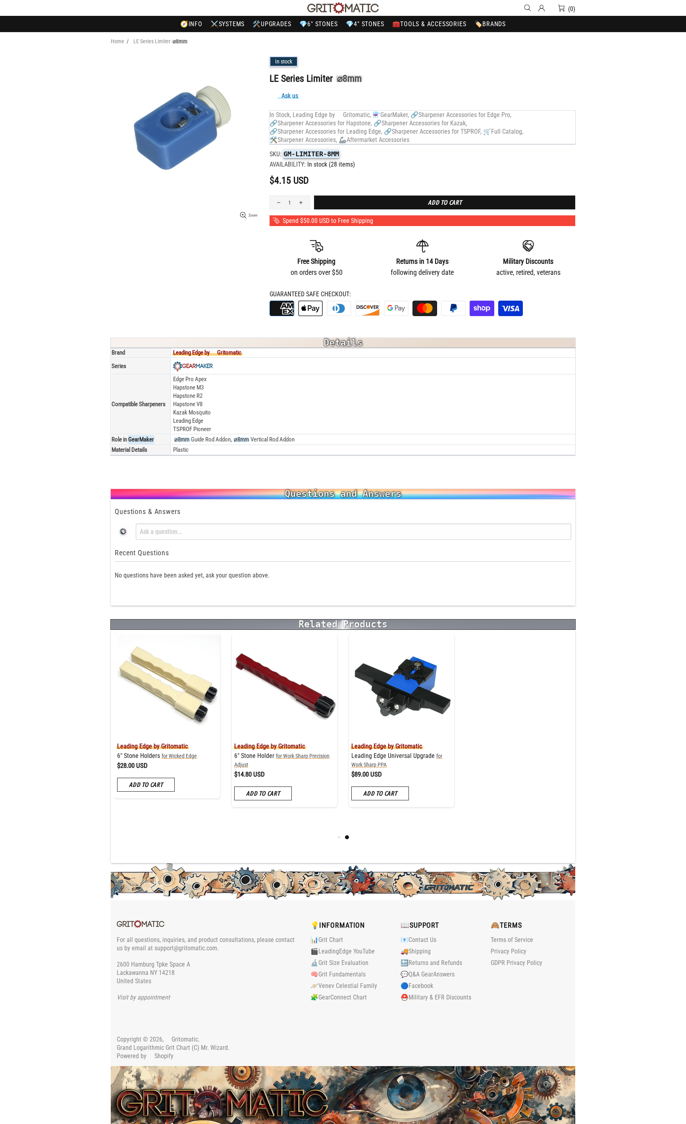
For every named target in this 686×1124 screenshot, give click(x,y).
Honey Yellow (272, 777)
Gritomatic (343, 7)
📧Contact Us (418, 940)
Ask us (289, 96)
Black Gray (249, 777)
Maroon (294, 777)
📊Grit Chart (326, 940)
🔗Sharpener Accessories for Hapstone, (321, 123)
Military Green (327, 777)
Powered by (145, 1056)
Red (283, 777)
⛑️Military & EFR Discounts (436, 997)
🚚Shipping (416, 951)
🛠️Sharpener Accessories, (303, 140)
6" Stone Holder (168, 760)
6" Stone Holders (391, 756)
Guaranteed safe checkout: (310, 294)
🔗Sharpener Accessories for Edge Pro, (460, 115)
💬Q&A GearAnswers (428, 974)
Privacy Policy (508, 951)
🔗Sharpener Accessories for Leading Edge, (326, 131)
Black (238, 777)
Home (117, 41)
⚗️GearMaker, (390, 115)
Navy (305, 777)
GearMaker (141, 439)
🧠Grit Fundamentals (338, 974)
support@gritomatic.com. (186, 948)
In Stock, (280, 115)
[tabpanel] (167, 726)
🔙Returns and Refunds (431, 963)
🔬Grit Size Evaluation (339, 963)
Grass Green (238, 788)
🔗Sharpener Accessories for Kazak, (420, 123)
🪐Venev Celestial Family (343, 986)
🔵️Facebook (417, 986)
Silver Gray (260, 777)
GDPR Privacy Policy (516, 963)
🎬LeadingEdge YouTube (342, 951)
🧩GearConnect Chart (338, 997)
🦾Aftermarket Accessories (374, 140)
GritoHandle (276, 756)
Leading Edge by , (332, 115)
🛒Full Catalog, (503, 131)
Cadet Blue (316, 777)
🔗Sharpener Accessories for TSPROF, (433, 131)
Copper (249, 788)
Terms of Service (512, 940)
